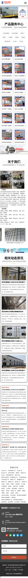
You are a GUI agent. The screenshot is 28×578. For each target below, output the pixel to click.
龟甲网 (7, 484)
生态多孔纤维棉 (5, 495)
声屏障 (12, 484)
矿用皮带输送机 (22, 477)
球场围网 (21, 486)
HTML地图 (20, 569)
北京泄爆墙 (16, 502)
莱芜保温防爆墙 (19, 59)
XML (10, 569)
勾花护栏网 (15, 486)
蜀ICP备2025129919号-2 (16, 567)
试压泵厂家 (19, 470)
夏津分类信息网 (5, 477)
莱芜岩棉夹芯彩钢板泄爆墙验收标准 (12, 311)
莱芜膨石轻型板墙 (6, 142)
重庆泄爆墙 (23, 502)
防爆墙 (12, 493)
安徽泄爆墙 (10, 502)
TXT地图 (14, 569)
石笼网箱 (17, 484)
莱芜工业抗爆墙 (19, 109)
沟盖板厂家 (21, 488)
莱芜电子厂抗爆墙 (6, 109)
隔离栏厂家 (4, 481)
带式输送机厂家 (14, 477)
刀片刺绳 (23, 484)
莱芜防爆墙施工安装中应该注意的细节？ (14, 282)
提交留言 (14, 557)
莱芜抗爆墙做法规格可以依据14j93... (13, 341)
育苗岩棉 (13, 497)
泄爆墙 (3, 493)
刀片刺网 (8, 488)
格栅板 (23, 490)
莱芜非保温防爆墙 (6, 75)
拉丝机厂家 (4, 470)
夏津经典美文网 (9, 475)
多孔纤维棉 (12, 495)
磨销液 (17, 472)
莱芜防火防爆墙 (6, 92)
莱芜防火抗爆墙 (19, 92)
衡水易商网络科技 (18, 573)
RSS (6, 569)
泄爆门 (7, 493)
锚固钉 (3, 490)
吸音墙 (3, 488)
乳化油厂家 (4, 472)
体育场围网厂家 (11, 470)
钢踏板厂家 (10, 481)
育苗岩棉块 (4, 502)
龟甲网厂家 (24, 481)
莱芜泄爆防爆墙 (6, 59)
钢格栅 (19, 490)
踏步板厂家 (17, 481)
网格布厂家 (12, 479)
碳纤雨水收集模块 (5, 497)
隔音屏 (9, 486)
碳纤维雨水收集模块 (21, 495)
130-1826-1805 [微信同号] (14, 514)
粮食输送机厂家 (20, 479)
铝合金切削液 (11, 472)
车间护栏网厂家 (5, 479)
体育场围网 (14, 488)
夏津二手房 (17, 475)
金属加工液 (23, 472)
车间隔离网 (4, 486)
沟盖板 (3, 484)
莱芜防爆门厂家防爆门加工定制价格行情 (14, 447)
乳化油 (3, 475)
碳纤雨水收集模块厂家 (6, 499)
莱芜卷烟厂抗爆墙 (6, 125)
